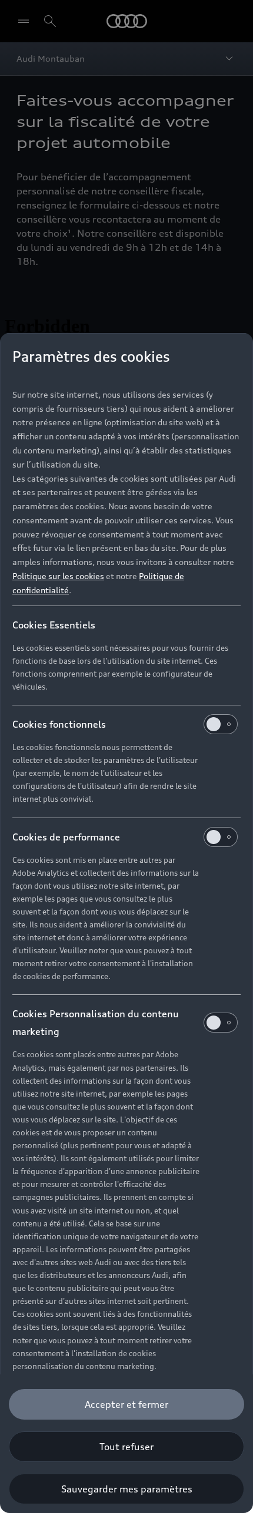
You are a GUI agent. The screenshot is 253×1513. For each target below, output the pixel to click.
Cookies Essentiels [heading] (53, 625)
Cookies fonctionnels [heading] (59, 724)
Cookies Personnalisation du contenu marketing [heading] (95, 1022)
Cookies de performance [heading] (66, 837)
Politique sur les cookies (58, 576)
